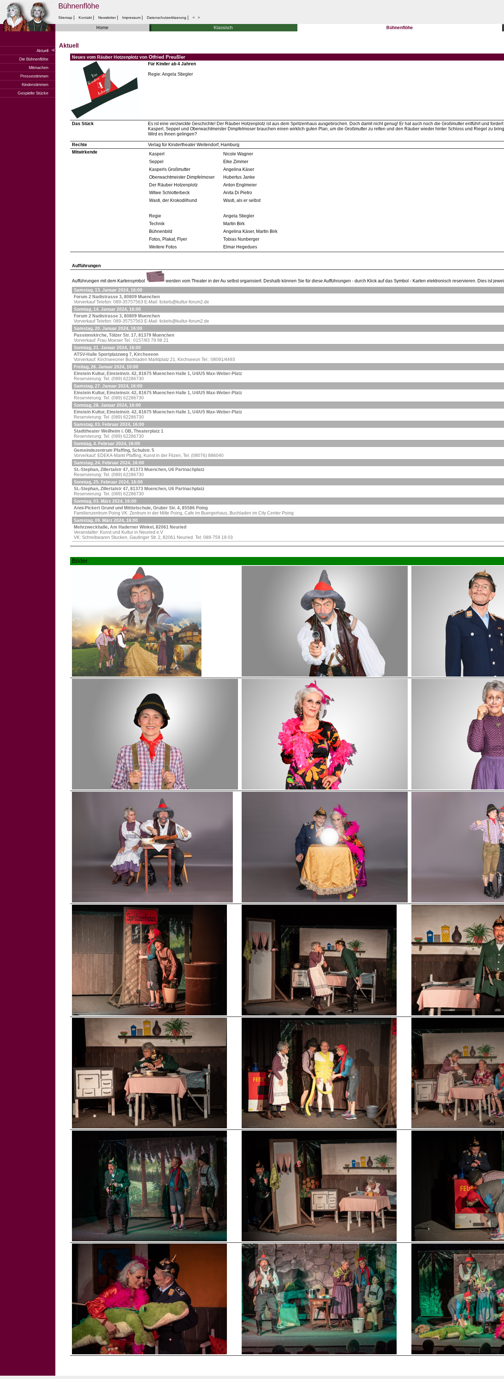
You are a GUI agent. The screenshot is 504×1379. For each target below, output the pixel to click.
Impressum (131, 18)
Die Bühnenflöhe (33, 59)
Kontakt (85, 18)
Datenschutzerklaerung (166, 18)
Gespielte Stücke (33, 93)
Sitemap (65, 18)
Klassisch (223, 27)
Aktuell (42, 50)
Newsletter (107, 18)
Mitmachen (38, 67)
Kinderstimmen (35, 84)
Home (102, 27)
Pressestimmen (34, 76)
